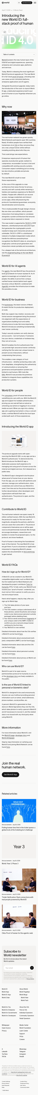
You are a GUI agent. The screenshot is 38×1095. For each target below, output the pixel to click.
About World (23, 989)
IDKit (3, 374)
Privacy (4, 1031)
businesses (9, 305)
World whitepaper (8, 738)
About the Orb (24, 1007)
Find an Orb (23, 1010)
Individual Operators (26, 1013)
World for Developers (9, 1015)
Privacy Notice (30, 978)
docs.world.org (29, 552)
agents (7, 271)
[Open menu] (35, 3)
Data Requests (5, 1085)
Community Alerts (24, 1087)
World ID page (10, 735)
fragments (30, 618)
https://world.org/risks (21, 1075)
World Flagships (24, 992)
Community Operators (26, 1015)
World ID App (6, 994)
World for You (6, 1007)
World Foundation (25, 1028)
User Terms (23, 1085)
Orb (15, 145)
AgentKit (5, 286)
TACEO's (28, 223)
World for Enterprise (8, 1010)
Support (22, 1033)
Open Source (6, 1028)
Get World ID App (10, 775)
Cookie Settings (6, 1081)
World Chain (6, 997)
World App (5, 992)
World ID (5, 60)
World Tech (24, 1000)
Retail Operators (24, 1018)
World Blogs (23, 994)
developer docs (12, 676)
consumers (9, 395)
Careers (22, 1039)
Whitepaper (5, 1025)
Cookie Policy (23, 1081)
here (21, 634)
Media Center (23, 1025)
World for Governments (9, 1013)
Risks (3, 1087)
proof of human (17, 77)
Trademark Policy (24, 1083)
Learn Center (23, 1031)
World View (24, 997)
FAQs (21, 1036)
